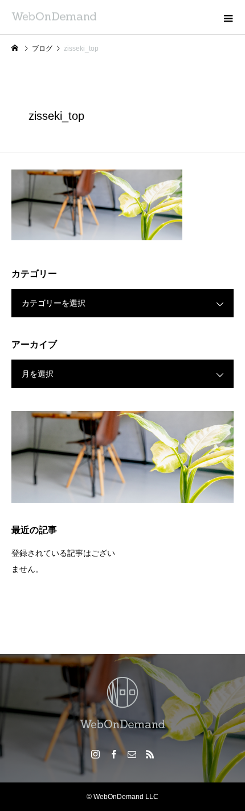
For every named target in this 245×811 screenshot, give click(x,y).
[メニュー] (228, 17)
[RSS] (150, 754)
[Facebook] (113, 754)
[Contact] (131, 754)
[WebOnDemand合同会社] (122, 704)
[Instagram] (95, 754)
